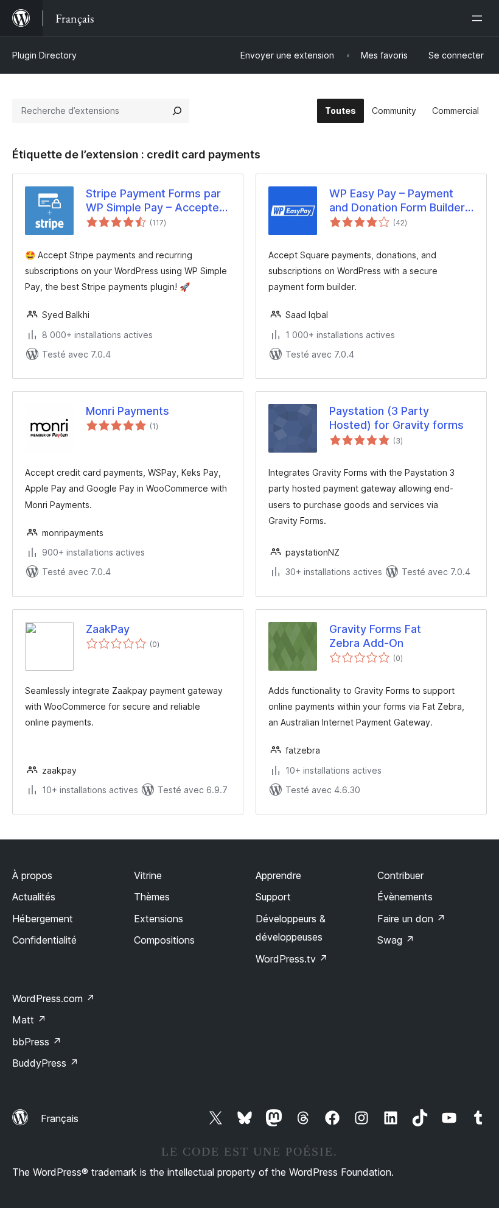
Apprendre (278, 875)
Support (273, 897)
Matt (29, 1020)
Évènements (405, 897)
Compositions (164, 940)
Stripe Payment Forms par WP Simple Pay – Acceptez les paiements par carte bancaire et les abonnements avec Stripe (155, 201)
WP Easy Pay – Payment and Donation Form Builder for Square (397, 201)
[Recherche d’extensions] (177, 111)
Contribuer (400, 875)
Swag (395, 940)
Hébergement (42, 919)
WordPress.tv (292, 959)
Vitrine (148, 875)
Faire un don (411, 919)
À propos (32, 875)
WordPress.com (53, 998)
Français (60, 1118)
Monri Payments (127, 410)
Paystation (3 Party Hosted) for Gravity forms (396, 417)
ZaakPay (108, 629)
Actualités (33, 897)
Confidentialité (44, 940)
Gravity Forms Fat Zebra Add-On (375, 636)
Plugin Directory (44, 55)
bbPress (36, 1042)
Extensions (158, 919)
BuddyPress (45, 1063)
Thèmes (152, 897)
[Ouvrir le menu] (479, 18)
